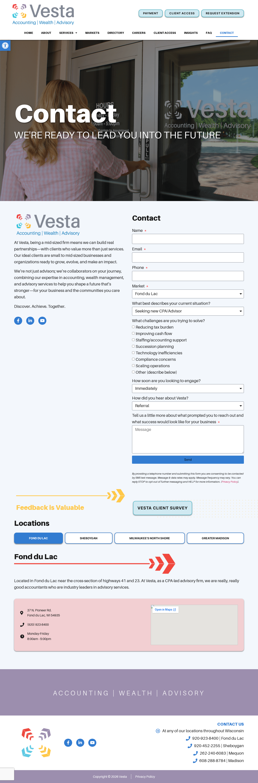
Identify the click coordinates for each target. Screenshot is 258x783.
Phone (138, 267)
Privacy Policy (230, 481)
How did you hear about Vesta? (160, 398)
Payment (150, 13)
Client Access (165, 32)
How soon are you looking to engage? (166, 381)
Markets (92, 32)
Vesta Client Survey (162, 508)
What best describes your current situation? (171, 303)
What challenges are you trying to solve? (168, 320)
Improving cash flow (154, 333)
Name (138, 230)
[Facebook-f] (18, 321)
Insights (191, 32)
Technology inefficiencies (159, 353)
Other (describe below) (156, 372)
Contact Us (230, 724)
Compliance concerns (156, 359)
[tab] (38, 538)
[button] (5, 45)
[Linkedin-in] (30, 321)
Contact (227, 32)
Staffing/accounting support (161, 340)
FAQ (209, 32)
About (46, 32)
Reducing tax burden (155, 327)
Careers (139, 32)
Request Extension (222, 13)
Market (138, 286)
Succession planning (155, 346)
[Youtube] (42, 321)
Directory (115, 32)
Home (28, 32)
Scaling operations (153, 366)
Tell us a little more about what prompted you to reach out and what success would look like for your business (187, 418)
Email (137, 249)
